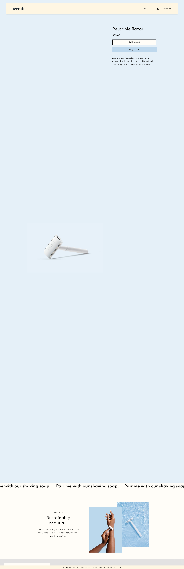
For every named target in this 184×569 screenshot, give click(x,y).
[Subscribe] (155, 555)
